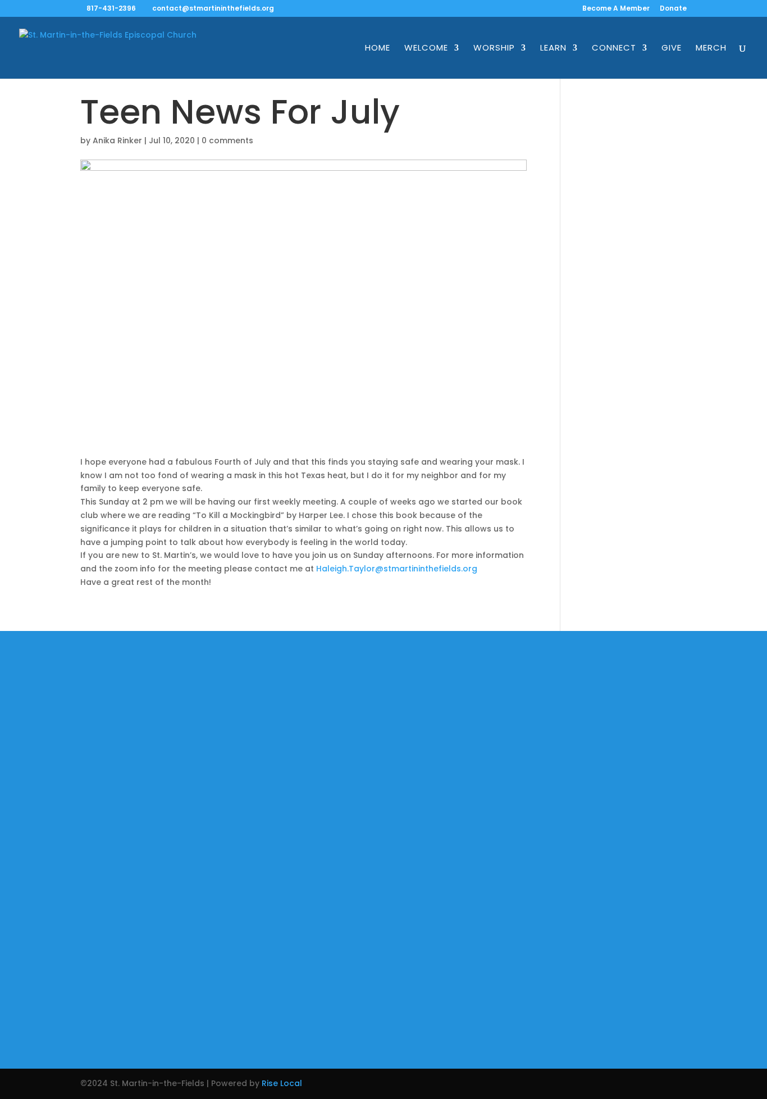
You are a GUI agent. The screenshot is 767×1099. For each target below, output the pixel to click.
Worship (494, 48)
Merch (711, 48)
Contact (231, 803)
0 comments (227, 140)
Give (671, 48)
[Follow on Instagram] (363, 1000)
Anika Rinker (117, 140)
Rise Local (282, 1083)
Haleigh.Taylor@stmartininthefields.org (396, 568)
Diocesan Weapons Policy (266, 826)
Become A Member (616, 9)
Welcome (426, 48)
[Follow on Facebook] (322, 1000)
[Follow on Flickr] (444, 1000)
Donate (673, 9)
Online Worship (245, 732)
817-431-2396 (111, 8)
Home (377, 48)
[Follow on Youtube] (403, 1000)
